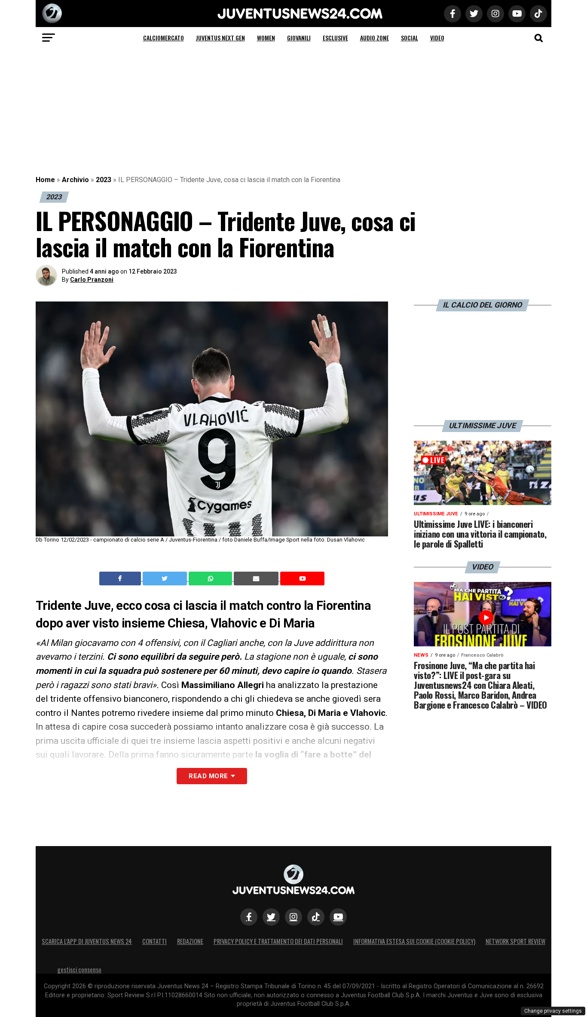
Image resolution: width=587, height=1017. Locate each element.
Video (437, 37)
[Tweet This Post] (166, 578)
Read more (208, 776)
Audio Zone (374, 37)
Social (409, 37)
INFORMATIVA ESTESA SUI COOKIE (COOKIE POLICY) (414, 941)
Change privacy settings (553, 1011)
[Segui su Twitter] (271, 917)
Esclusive (335, 37)
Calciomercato (163, 37)
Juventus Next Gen (220, 37)
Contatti (154, 941)
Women (266, 37)
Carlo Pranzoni (91, 279)
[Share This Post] (211, 578)
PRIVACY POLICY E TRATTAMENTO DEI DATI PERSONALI (278, 941)
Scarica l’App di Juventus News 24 (87, 941)
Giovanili (299, 37)
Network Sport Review (515, 941)
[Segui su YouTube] (338, 917)
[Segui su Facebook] (248, 917)
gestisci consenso (79, 969)
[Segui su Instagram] (293, 917)
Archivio (75, 180)
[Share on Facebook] (121, 578)
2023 (103, 180)
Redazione (190, 941)
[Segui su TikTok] (315, 917)
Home (45, 180)
